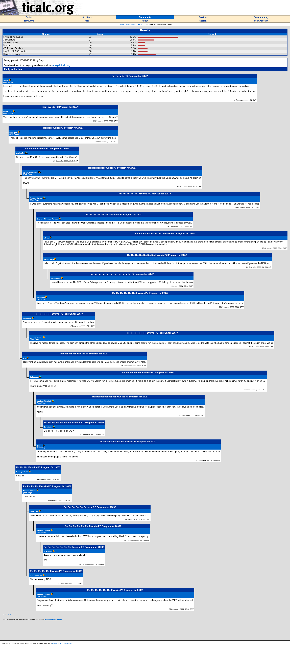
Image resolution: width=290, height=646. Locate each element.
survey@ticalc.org (60, 65)
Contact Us (56, 643)
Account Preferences (53, 619)
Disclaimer (67, 643)
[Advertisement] (145, 630)
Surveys (141, 24)
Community (131, 24)
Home (122, 24)
